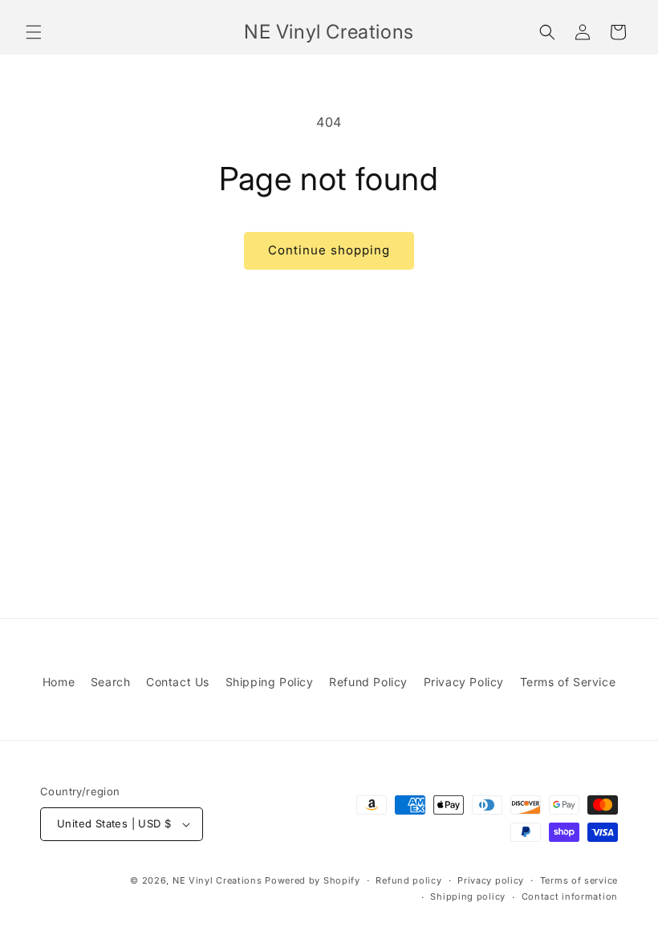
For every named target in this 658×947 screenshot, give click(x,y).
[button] (33, 32)
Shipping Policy (269, 682)
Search (111, 682)
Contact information (570, 896)
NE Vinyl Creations (217, 880)
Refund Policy (368, 682)
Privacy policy (490, 880)
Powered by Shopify (312, 880)
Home (59, 682)
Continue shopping (329, 250)
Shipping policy (468, 896)
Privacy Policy (464, 682)
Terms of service (579, 880)
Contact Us (177, 682)
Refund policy (408, 880)
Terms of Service (568, 682)
